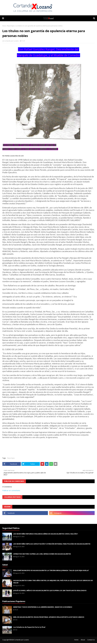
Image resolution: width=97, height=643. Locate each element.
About (83, 640)
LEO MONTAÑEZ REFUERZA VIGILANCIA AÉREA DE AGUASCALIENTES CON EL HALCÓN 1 (45, 534)
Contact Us (91, 640)
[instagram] (72, 513)
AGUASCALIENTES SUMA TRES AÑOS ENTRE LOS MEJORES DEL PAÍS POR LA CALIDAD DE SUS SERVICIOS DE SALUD (53, 581)
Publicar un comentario (11, 490)
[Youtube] (25, 518)
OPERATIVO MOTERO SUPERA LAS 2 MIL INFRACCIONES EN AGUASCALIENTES (42, 554)
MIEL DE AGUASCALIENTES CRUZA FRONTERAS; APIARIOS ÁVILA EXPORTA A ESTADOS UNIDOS (48, 617)
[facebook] (25, 513)
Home (76, 640)
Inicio (4, 26)
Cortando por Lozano (11, 41)
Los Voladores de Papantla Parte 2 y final (29, 627)
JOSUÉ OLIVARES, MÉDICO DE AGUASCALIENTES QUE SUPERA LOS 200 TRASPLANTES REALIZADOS (49, 590)
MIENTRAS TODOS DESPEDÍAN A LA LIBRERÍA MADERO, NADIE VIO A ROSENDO (42, 607)
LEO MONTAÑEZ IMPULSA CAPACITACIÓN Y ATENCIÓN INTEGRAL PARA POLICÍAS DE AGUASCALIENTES (51, 544)
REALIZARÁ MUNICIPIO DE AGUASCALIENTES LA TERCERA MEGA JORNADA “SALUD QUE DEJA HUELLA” (51, 570)
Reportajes (10, 26)
